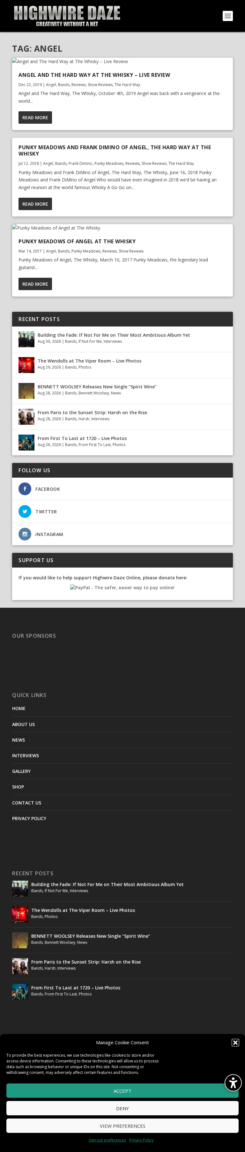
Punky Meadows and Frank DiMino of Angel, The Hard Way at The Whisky (115, 151)
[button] (235, 1042)
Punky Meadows (108, 163)
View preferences (122, 1126)
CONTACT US (26, 803)
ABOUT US (23, 724)
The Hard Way (127, 84)
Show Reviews (100, 84)
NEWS (18, 740)
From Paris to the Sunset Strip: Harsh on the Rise (92, 412)
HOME (19, 708)
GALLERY (21, 771)
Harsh (83, 419)
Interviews (113, 341)
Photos (84, 367)
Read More (35, 117)
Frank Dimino (81, 163)
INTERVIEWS (25, 755)
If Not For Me (90, 341)
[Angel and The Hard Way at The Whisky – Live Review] (122, 61)
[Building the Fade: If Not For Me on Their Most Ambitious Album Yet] (26, 339)
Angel (51, 84)
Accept (122, 1091)
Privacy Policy (141, 1140)
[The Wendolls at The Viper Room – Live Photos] (26, 365)
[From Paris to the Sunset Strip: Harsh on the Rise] (26, 417)
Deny (122, 1108)
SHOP (18, 787)
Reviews (78, 84)
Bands (64, 84)
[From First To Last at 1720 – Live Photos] (26, 443)
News (116, 393)
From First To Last (94, 444)
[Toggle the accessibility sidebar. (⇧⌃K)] (233, 1082)
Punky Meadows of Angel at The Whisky (77, 241)
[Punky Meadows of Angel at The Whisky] (122, 228)
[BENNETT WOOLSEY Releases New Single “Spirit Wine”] (26, 391)
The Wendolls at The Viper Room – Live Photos (89, 361)
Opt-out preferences (107, 1140)
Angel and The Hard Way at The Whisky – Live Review (94, 74)
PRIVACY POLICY (29, 818)
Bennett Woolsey (93, 393)
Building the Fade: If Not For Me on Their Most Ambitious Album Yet (114, 335)
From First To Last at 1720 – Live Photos (82, 438)
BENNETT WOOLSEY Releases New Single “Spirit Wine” (97, 387)
